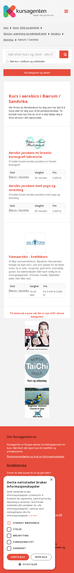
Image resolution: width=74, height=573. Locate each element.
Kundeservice (17, 465)
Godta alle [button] (18, 557)
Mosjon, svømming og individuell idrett (25, 33)
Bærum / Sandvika (19, 177)
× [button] (51, 479)
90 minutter (41, 177)
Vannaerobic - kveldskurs (28, 257)
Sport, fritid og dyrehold (26, 27)
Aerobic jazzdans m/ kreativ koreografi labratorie (30, 155)
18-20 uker (33, 293)
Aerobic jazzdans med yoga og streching (32, 188)
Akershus (8, 39)
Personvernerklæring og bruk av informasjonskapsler (35, 456)
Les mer (33, 515)
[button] (29, 564)
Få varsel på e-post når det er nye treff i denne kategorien (37, 314)
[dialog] (29, 523)
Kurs (5, 27)
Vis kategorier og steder (37, 72)
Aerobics (56, 33)
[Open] (66, 11)
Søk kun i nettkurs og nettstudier (27, 61)
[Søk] (63, 54)
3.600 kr (56, 177)
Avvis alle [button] (41, 557)
